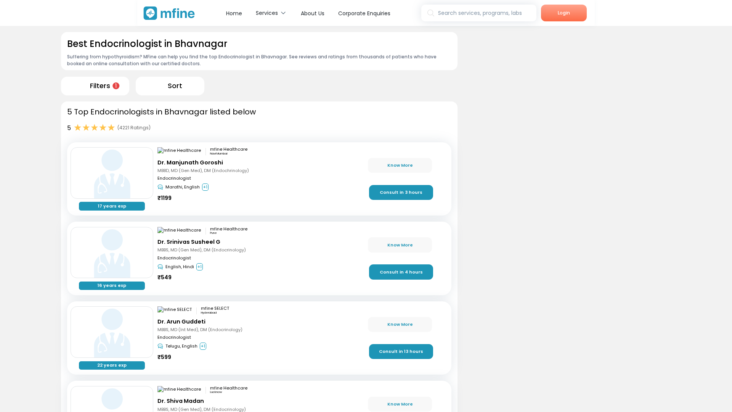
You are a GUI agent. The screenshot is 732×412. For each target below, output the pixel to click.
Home (234, 13)
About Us (312, 13)
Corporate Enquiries (364, 13)
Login (564, 13)
